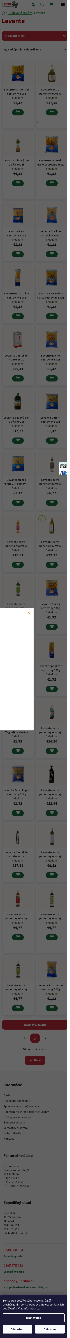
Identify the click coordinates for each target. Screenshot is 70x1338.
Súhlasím (50, 1329)
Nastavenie (33, 1318)
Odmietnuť (17, 1329)
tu (38, 1309)
